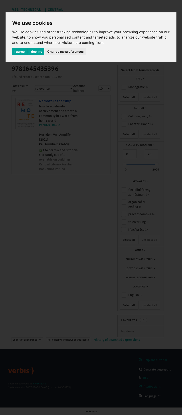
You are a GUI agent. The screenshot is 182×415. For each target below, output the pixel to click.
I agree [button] (19, 51)
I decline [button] (36, 51)
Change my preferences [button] (65, 51)
